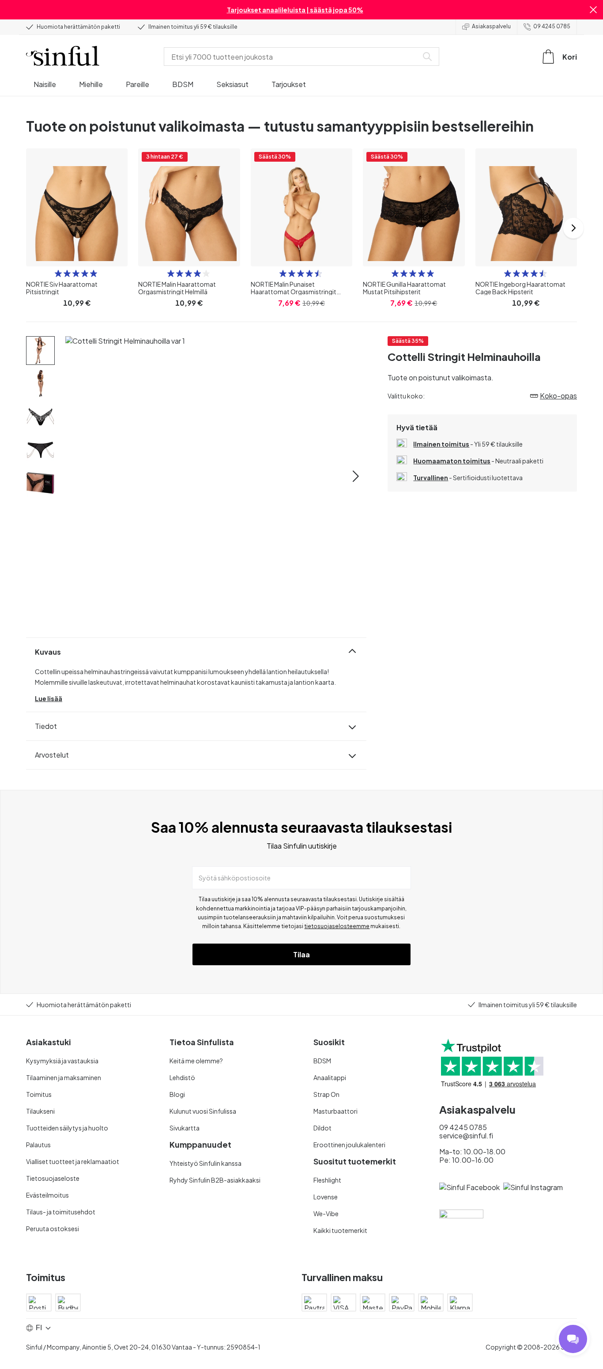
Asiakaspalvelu (491, 26)
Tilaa (301, 954)
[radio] (58, 273)
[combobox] (292, 56)
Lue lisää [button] (48, 698)
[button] (593, 9)
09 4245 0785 (551, 26)
